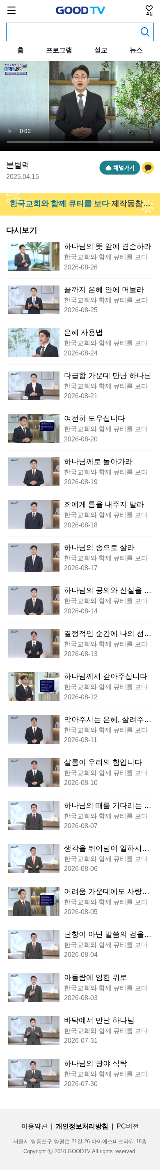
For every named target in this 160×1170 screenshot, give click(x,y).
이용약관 (34, 1126)
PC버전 (128, 1126)
